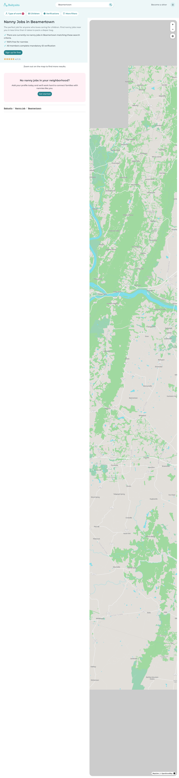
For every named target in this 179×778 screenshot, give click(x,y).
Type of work (15, 13)
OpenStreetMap (167, 773)
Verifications (52, 13)
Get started (44, 94)
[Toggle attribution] (174, 773)
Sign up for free (13, 52)
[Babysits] (11, 5)
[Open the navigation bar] (172, 4)
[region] (133, 398)
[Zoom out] (172, 29)
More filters (71, 13)
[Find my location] (172, 36)
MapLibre (156, 773)
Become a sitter (159, 5)
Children (35, 13)
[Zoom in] (172, 24)
